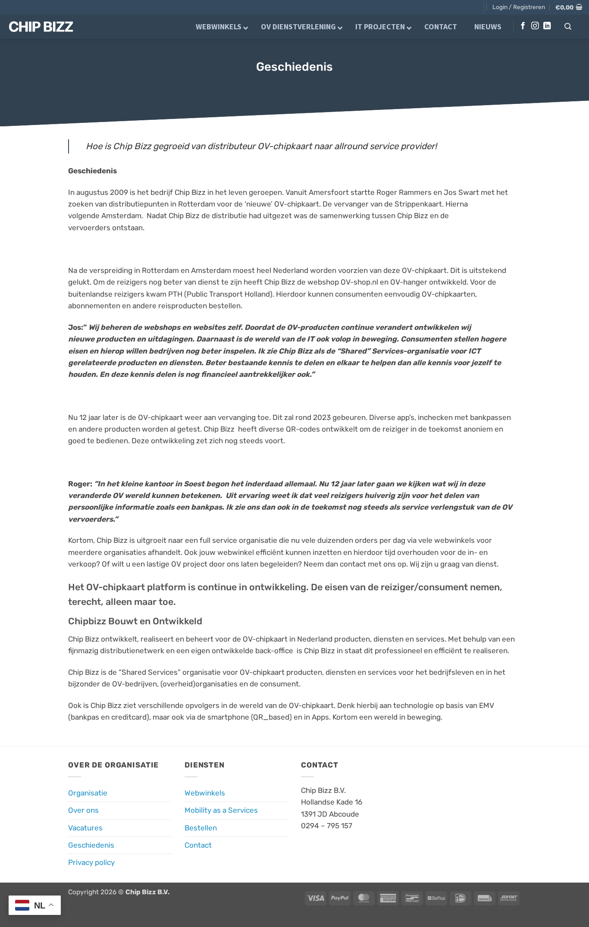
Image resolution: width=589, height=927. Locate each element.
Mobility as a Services (221, 810)
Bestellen (201, 828)
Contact (198, 845)
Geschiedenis (91, 845)
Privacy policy (91, 862)
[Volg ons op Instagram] (535, 26)
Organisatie (87, 793)
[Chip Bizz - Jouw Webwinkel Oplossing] (47, 27)
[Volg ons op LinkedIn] (547, 26)
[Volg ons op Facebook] (522, 26)
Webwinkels (205, 793)
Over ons (83, 810)
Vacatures (85, 828)
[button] (518, 7)
